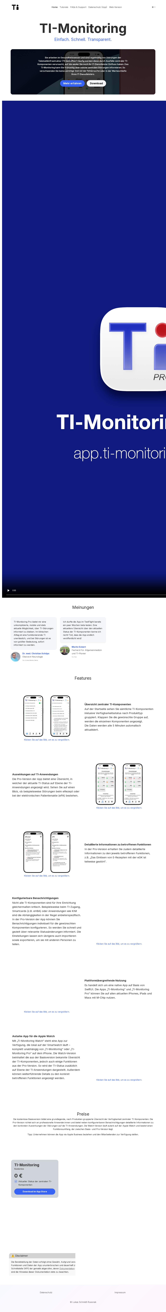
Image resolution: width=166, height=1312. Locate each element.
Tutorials (64, 7)
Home (55, 7)
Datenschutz (46, 1292)
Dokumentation (67, 1268)
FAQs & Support (78, 7)
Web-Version (115, 7)
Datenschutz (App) (97, 7)
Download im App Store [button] (35, 1191)
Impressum (120, 1292)
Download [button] (96, 83)
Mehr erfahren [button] (72, 83)
